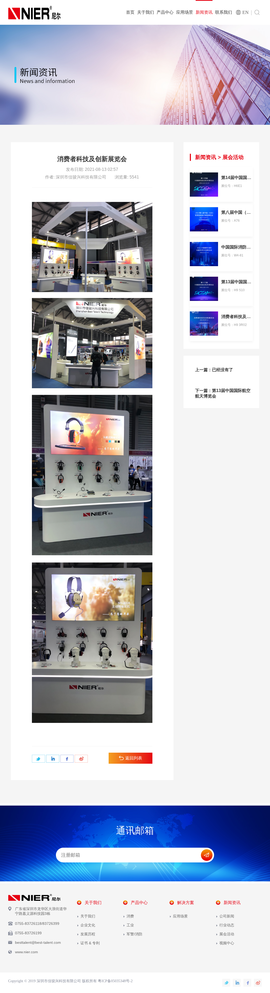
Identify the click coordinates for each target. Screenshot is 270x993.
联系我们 (223, 12)
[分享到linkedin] (52, 759)
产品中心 (165, 12)
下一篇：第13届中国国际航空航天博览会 (222, 393)
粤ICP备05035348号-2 (115, 981)
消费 (130, 916)
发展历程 (87, 934)
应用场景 (184, 12)
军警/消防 (134, 934)
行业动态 (226, 925)
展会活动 (233, 157)
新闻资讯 (204, 12)
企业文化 (87, 925)
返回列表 (133, 758)
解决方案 (185, 902)
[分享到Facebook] (67, 759)
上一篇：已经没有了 (214, 370)
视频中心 (226, 943)
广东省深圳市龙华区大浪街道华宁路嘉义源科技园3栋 (41, 911)
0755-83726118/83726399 (37, 923)
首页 (130, 12)
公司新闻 (226, 916)
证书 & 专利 (90, 943)
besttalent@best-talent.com (38, 942)
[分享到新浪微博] (81, 759)
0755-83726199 (28, 933)
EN (245, 12)
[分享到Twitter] (38, 759)
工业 (130, 925)
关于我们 (145, 12)
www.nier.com (26, 952)
